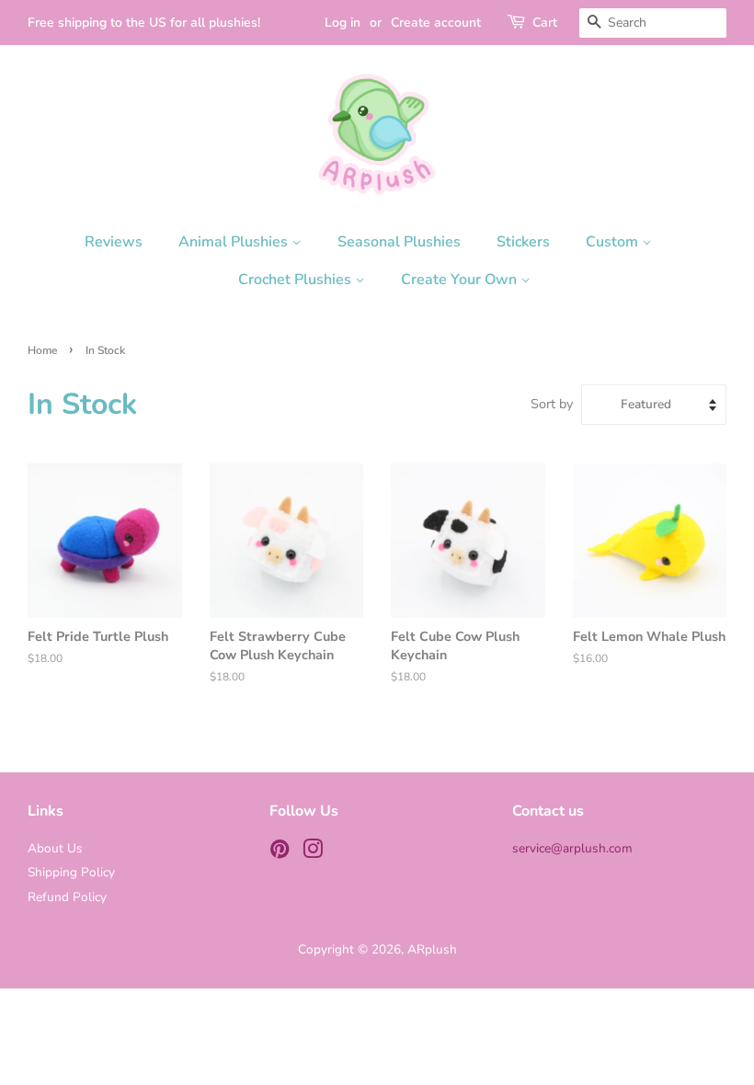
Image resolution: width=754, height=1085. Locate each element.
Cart (544, 22)
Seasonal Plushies (399, 242)
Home (42, 350)
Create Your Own (460, 279)
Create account (436, 22)
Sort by (552, 403)
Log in (342, 22)
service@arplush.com (572, 848)
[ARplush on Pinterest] (279, 853)
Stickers (523, 242)
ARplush (432, 949)
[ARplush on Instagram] (313, 853)
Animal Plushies (234, 242)
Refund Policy (67, 897)
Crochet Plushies (296, 279)
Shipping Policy (71, 872)
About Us (55, 848)
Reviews (114, 242)
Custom (614, 242)
